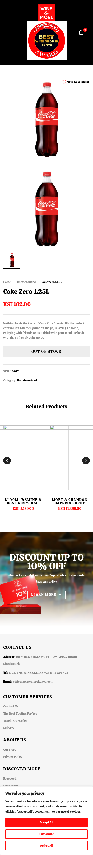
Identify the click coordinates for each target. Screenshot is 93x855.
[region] (46, 820)
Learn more (43, 594)
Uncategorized (26, 282)
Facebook (9, 778)
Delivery (8, 728)
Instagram (10, 786)
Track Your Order (15, 721)
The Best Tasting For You (20, 713)
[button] (81, 32)
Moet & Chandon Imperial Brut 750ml (70, 503)
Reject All (46, 846)
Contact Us (10, 706)
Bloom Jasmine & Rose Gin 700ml (23, 501)
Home (7, 282)
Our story (9, 750)
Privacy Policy (12, 757)
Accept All (46, 822)
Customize (46, 834)
